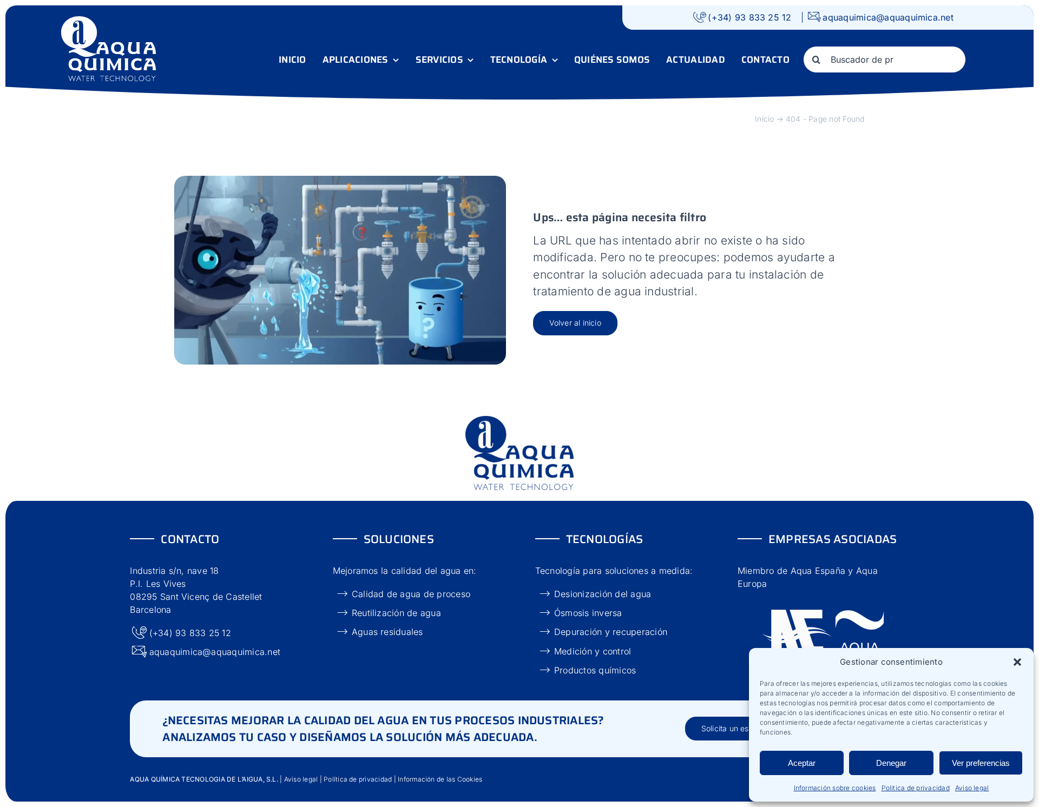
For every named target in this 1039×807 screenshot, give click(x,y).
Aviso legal (972, 788)
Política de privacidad (916, 788)
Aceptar (802, 763)
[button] (1017, 662)
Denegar (891, 763)
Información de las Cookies (439, 779)
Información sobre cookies (835, 788)
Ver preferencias (981, 763)
